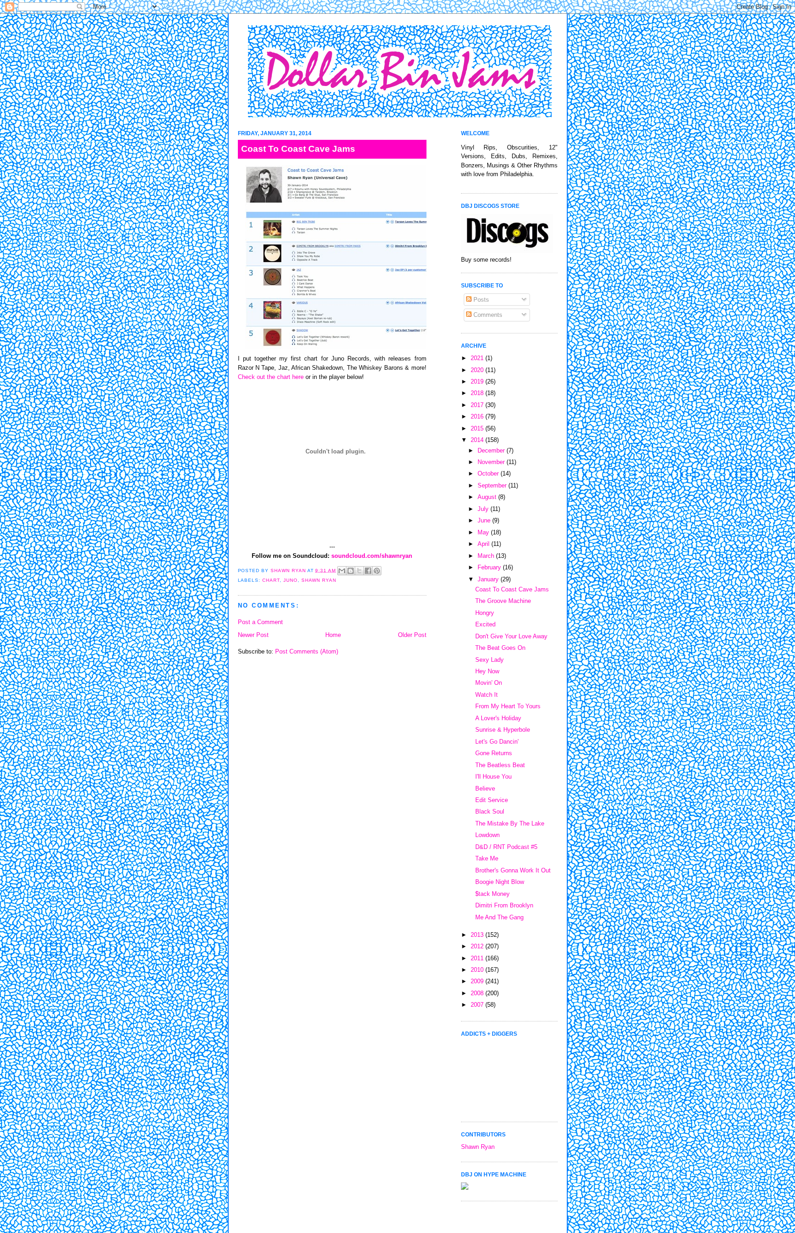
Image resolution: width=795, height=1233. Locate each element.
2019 (478, 381)
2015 (478, 428)
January (489, 579)
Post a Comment (260, 622)
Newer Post (253, 634)
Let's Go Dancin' (496, 741)
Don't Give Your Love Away (511, 636)
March (487, 555)
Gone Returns (493, 753)
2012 (478, 946)
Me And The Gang (499, 917)
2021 (478, 358)
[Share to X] (359, 570)
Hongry (484, 612)
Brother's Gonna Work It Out (513, 870)
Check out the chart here (271, 376)
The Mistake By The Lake (509, 823)
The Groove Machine (503, 600)
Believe (485, 788)
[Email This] (341, 570)
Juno (290, 580)
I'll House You (493, 776)
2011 (478, 958)
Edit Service (491, 800)
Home (333, 634)
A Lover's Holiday (498, 718)
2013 (478, 934)
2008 (478, 993)
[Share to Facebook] (368, 570)
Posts (480, 299)
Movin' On (488, 682)
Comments (487, 314)
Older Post (412, 634)
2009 (478, 981)
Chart (271, 580)
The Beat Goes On (500, 647)
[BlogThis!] (350, 570)
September (493, 485)
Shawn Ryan (319, 580)
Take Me (486, 858)
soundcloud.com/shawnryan (371, 555)
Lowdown (487, 835)
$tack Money (492, 893)
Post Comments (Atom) (306, 651)
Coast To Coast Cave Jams (512, 589)
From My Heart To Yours (508, 706)
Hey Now (487, 671)
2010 (478, 969)
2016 (478, 416)
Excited (485, 624)
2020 (478, 370)
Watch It (486, 694)
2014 (478, 439)
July (484, 508)
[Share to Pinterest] (376, 570)
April (484, 543)
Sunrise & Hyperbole (502, 729)
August (488, 496)
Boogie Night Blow (499, 881)
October (489, 473)
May (484, 532)
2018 (478, 393)
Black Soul (489, 811)
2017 (478, 404)
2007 (478, 1004)
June (485, 520)
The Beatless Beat (500, 765)
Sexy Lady (489, 659)
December (492, 450)
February (490, 567)
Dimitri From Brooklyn (504, 905)
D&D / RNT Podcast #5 (506, 846)
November (492, 462)
